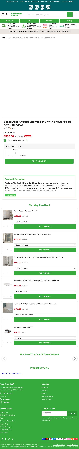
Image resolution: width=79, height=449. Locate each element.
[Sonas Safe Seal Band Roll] (39, 336)
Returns (2, 418)
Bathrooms (10, 21)
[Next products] (75, 358)
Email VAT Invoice (6, 430)
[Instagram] (9, 439)
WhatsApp (6, 399)
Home (3, 37)
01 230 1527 (8, 393)
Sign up (72, 413)
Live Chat (6, 402)
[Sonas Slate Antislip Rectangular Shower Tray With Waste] (39, 312)
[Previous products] (4, 358)
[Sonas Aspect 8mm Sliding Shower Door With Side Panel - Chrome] (39, 266)
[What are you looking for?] (70, 14)
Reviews (44, 390)
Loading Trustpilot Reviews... (12, 373)
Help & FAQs (4, 424)
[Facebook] (5, 439)
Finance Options (47, 396)
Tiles (29, 21)
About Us (45, 387)
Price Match (4, 433)
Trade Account (47, 399)
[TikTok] (2, 439)
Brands (44, 393)
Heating (69, 21)
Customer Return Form (7, 421)
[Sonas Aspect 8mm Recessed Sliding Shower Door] (39, 243)
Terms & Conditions (59, 445)
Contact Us (4, 412)
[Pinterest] (12, 439)
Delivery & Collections (7, 415)
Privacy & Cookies (72, 445)
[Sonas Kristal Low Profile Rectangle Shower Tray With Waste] (39, 289)
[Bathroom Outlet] (16, 14)
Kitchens (49, 21)
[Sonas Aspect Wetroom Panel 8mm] (39, 219)
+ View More (10, 195)
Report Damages (5, 427)
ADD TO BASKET (45, 226)
